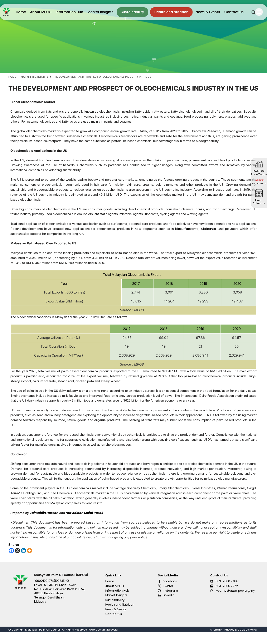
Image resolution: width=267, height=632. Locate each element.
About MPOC (41, 12)
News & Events (208, 12)
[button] (253, 12)
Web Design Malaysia (103, 630)
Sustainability (132, 12)
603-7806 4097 (227, 581)
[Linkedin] (23, 550)
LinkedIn (168, 595)
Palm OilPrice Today (259, 172)
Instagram (170, 590)
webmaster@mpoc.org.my (235, 590)
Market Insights (100, 12)
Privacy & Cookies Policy (240, 630)
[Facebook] (11, 550)
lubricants (208, 228)
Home (21, 12)
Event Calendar (259, 201)
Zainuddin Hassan (44, 513)
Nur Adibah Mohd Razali (84, 513)
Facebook (170, 581)
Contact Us (234, 12)
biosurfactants (186, 228)
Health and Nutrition (171, 12)
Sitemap (216, 630)
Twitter (168, 586)
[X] (17, 550)
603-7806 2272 (226, 586)
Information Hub (69, 12)
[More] (29, 550)
